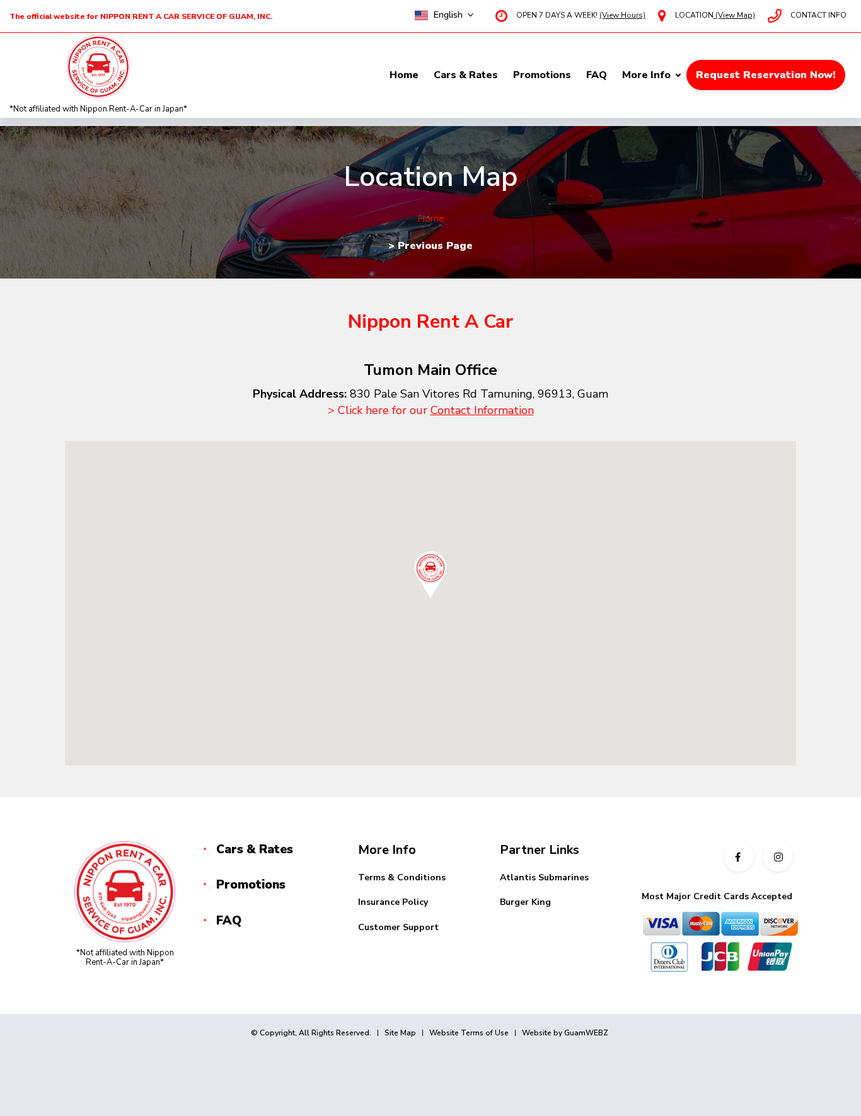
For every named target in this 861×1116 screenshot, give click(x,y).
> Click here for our (431, 410)
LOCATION (715, 15)
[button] (430, 574)
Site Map (400, 1033)
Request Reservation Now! (766, 75)
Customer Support (398, 927)
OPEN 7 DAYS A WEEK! (580, 15)
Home (404, 75)
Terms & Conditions (402, 877)
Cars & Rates (466, 75)
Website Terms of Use (469, 1033)
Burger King (525, 902)
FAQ (596, 75)
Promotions (542, 75)
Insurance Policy (393, 902)
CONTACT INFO (818, 15)
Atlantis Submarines (544, 877)
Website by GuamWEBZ (565, 1033)
